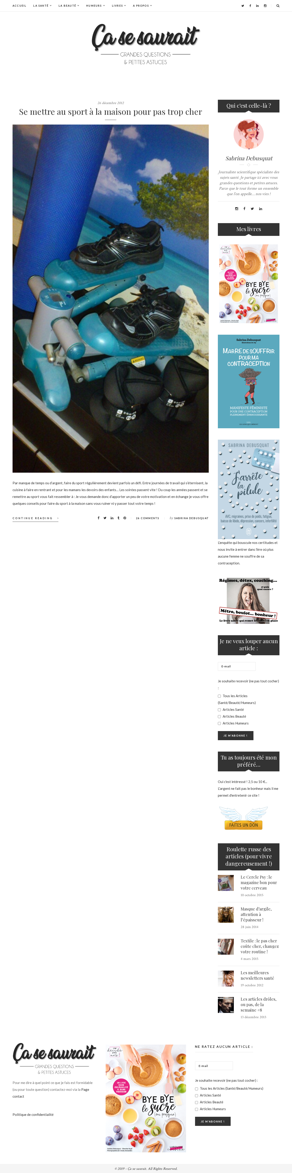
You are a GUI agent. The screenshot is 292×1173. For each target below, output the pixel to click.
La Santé (41, 5)
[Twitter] (242, 6)
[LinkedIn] (257, 6)
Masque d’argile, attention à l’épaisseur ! (256, 914)
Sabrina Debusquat (191, 518)
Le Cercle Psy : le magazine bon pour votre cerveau (259, 882)
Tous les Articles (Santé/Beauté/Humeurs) (237, 699)
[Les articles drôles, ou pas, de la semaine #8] (226, 1005)
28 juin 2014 (249, 927)
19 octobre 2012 (252, 985)
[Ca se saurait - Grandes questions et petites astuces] (146, 44)
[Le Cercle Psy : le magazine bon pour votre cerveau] (226, 883)
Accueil (19, 5)
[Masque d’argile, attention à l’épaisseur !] (226, 915)
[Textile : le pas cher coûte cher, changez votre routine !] (226, 947)
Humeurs (94, 5)
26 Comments (147, 518)
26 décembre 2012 (110, 103)
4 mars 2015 (249, 958)
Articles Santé (233, 709)
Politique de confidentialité (33, 1114)
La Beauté (67, 5)
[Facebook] (250, 6)
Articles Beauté (234, 716)
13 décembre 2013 (253, 1017)
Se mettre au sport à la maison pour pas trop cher (110, 111)
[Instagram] (265, 6)
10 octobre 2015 (252, 895)
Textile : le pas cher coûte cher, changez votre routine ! (260, 946)
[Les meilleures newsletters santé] (226, 979)
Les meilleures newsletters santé (257, 975)
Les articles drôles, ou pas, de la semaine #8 (258, 1004)
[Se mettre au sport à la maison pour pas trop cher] (111, 299)
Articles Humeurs (235, 723)
